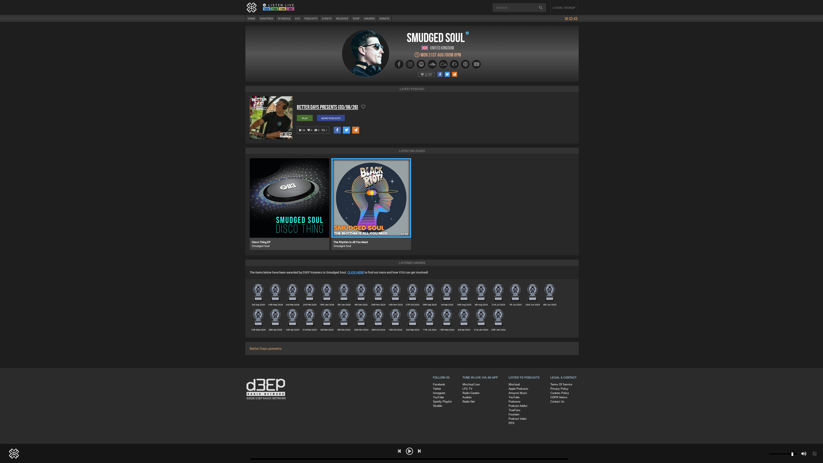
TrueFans (514, 410)
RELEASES (342, 18)
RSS (511, 423)
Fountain (514, 414)
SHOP (356, 18)
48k (291, 9)
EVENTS (327, 18)
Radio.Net (469, 401)
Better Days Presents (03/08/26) (327, 107)
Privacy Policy (559, 388)
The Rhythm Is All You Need (350, 242)
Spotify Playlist (442, 401)
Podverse (514, 401)
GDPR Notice (558, 397)
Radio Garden (471, 393)
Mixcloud (514, 384)
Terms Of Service (561, 384)
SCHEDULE (284, 18)
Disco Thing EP (261, 242)
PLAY (305, 118)
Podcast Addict (518, 405)
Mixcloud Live (471, 384)
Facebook (439, 384)
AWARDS (369, 18)
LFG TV (467, 388)
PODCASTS (310, 18)
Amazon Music (518, 393)
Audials (467, 397)
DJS (297, 18)
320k (266, 9)
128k (282, 9)
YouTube (438, 397)
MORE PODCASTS (331, 118)
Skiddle (437, 405)
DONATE (384, 18)
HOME (251, 18)
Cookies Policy (559, 393)
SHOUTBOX (266, 18)
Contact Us (557, 401)
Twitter (437, 388)
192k (274, 9)
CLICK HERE (355, 272)
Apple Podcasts (518, 388)
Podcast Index (518, 418)
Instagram (439, 393)
